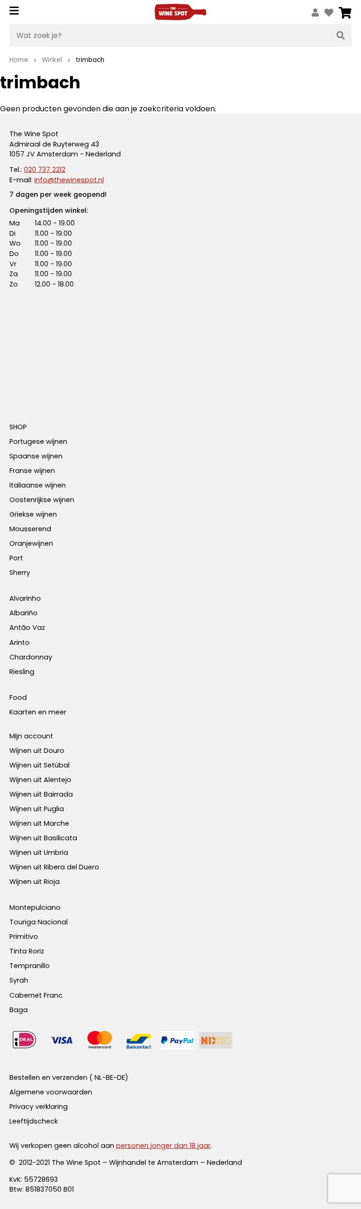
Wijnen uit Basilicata (43, 838)
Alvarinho (25, 598)
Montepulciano (35, 907)
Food (18, 697)
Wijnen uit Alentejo (40, 779)
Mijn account (31, 736)
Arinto (19, 642)
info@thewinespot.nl (69, 180)
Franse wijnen (32, 470)
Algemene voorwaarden (50, 1092)
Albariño (23, 613)
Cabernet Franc (36, 995)
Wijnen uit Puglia (36, 809)
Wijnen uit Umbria (38, 852)
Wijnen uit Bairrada (41, 794)
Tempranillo (29, 965)
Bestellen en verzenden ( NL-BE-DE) (68, 1077)
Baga (18, 1010)
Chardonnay (30, 657)
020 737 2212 (44, 169)
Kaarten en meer (37, 712)
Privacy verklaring (38, 1106)
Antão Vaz (27, 627)
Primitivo (23, 936)
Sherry (19, 572)
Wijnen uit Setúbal (39, 765)
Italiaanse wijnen (37, 485)
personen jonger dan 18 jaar (163, 1145)
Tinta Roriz (26, 951)
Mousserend (30, 529)
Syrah (18, 980)
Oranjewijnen (31, 543)
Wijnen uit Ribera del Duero (54, 867)
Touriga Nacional (38, 922)
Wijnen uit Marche (39, 823)
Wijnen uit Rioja (34, 881)
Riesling (21, 671)
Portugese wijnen (38, 441)
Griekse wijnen (33, 514)
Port (16, 558)
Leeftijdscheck (33, 1121)
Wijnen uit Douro (36, 750)
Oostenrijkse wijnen (41, 499)
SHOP (18, 427)
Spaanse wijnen (36, 456)
